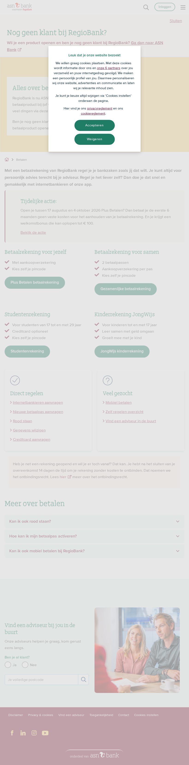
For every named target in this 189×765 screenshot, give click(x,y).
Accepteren (94, 125)
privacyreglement (99, 108)
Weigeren (94, 139)
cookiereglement (93, 113)
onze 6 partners (108, 68)
